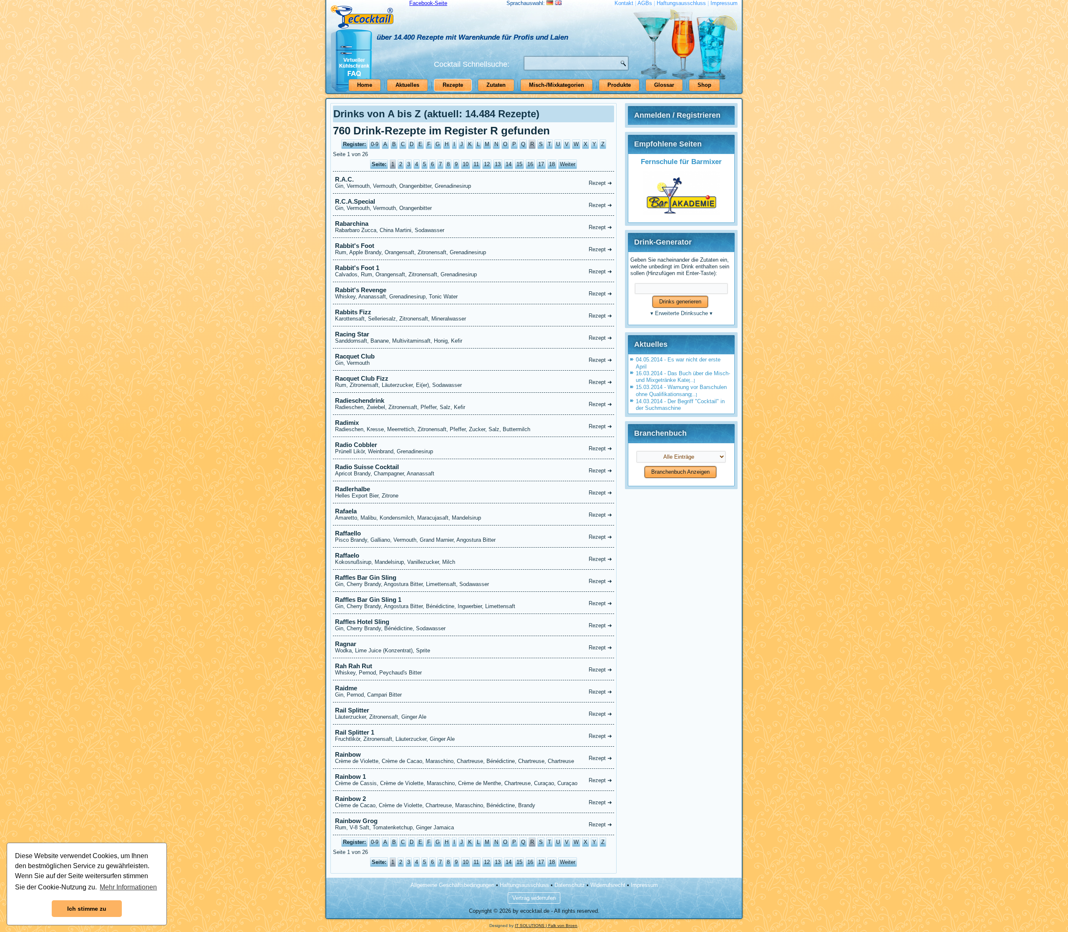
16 (530, 164)
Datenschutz (569, 885)
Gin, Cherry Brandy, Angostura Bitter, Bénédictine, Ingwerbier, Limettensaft (473, 602)
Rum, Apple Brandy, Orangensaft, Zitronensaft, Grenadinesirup (473, 248)
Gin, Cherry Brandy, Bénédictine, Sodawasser (473, 624)
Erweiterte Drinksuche (681, 313)
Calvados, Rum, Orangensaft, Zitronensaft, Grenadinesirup (473, 271)
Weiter (567, 164)
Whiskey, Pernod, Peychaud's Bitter (473, 669)
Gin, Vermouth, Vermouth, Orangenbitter (473, 204)
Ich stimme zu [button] (86, 908)
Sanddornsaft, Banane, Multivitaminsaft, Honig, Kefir (473, 337)
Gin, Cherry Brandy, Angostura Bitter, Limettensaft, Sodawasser (473, 580)
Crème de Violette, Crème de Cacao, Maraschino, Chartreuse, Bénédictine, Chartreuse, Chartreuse (473, 757)
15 (519, 164)
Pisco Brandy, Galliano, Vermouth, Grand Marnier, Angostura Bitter (473, 536)
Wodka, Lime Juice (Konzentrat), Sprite (473, 647)
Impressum (724, 3)
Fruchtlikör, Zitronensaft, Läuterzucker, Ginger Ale (473, 735)
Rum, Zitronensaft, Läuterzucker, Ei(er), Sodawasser (473, 381)
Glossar (664, 85)
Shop (704, 85)
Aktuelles (407, 85)
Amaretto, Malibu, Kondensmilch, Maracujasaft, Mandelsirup (473, 514)
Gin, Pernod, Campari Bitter (473, 691)
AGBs (644, 3)
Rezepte (453, 85)
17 (541, 164)
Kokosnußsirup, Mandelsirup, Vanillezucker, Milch (473, 558)
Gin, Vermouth (473, 359)
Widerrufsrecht (607, 885)
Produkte (619, 85)
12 (487, 164)
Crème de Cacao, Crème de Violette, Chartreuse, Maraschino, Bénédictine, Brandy (473, 801)
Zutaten (496, 85)
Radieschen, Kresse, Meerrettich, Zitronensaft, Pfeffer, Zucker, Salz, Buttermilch (473, 425)
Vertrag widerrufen (534, 898)
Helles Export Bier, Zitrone (473, 492)
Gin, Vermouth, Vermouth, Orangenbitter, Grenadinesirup (473, 182)
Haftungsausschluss (681, 3)
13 (498, 164)
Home (364, 85)
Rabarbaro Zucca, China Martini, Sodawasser (473, 226)
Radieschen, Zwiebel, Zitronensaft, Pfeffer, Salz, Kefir (473, 403)
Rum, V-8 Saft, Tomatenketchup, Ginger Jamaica (473, 824)
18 (552, 164)
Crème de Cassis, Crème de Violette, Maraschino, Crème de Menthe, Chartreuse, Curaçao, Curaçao (473, 779)
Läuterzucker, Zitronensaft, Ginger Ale (473, 713)
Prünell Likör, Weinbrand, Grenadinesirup (473, 448)
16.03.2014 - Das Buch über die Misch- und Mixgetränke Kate (683, 376)
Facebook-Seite (428, 3)
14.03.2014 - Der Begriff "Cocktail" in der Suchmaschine (680, 404)
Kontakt (624, 3)
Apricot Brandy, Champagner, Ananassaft (473, 470)
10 (466, 164)
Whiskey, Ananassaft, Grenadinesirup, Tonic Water (473, 293)
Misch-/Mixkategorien (556, 85)
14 (508, 164)
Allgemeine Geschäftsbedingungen (452, 885)
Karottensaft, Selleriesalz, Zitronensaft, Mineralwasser (473, 315)
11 (476, 164)
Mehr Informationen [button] (128, 887)
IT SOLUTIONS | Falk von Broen (546, 925)
